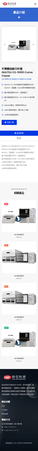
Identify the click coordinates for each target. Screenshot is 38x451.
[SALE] (19, 339)
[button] (33, 44)
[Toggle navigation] (35, 4)
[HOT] (19, 256)
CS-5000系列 (19, 235)
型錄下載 (10, 122)
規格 (19, 138)
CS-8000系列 (19, 276)
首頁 (3, 406)
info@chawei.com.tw (11, 430)
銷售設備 (5, 414)
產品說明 (19, 133)
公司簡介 (5, 410)
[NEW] (19, 216)
